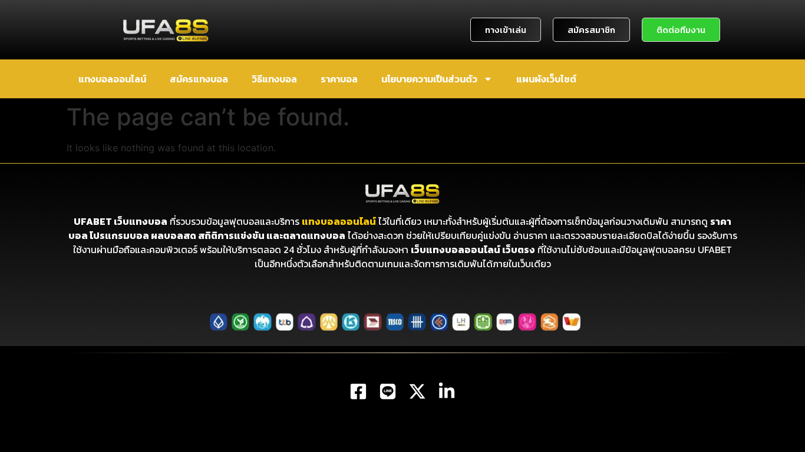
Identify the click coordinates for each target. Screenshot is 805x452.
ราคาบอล (339, 79)
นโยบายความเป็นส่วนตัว (429, 79)
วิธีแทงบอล (274, 79)
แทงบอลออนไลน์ (112, 79)
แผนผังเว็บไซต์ (546, 79)
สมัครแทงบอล (199, 79)
